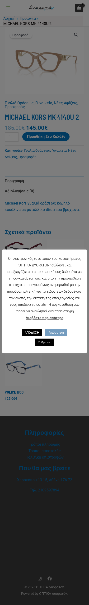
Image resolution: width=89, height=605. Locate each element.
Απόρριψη (56, 332)
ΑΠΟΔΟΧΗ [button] (32, 332)
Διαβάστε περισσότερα (44, 318)
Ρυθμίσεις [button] (45, 342)
